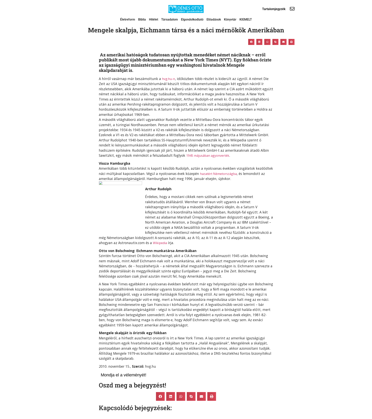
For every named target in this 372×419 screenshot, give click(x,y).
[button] (251, 42)
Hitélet (153, 19)
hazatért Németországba (218, 174)
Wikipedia (160, 243)
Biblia (142, 19)
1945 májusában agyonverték (207, 155)
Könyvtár (230, 19)
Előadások (214, 19)
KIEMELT (245, 19)
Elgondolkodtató (192, 19)
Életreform (127, 19)
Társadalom (169, 19)
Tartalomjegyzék (273, 9)
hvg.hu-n (168, 79)
